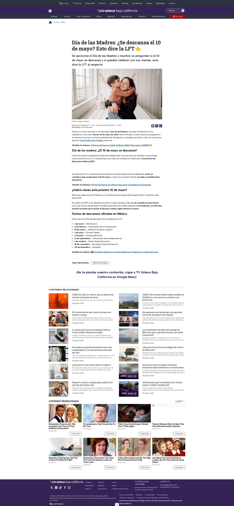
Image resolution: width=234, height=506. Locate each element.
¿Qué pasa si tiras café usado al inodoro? (91, 365)
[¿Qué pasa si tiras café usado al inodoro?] (58, 371)
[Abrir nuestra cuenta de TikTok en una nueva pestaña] (60, 487)
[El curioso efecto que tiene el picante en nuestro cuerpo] (58, 319)
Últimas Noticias (158, 16)
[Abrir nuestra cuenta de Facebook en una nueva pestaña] (64, 487)
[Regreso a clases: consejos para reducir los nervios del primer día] (58, 389)
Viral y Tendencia (83, 16)
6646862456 (165, 487)
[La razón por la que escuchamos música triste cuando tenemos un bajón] (58, 336)
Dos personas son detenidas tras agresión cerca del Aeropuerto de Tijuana (162, 313)
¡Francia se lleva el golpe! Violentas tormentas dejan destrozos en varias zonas (163, 366)
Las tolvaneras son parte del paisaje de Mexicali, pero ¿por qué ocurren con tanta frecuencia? (162, 332)
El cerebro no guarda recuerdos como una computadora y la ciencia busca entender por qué (92, 350)
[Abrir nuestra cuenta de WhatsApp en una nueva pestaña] (69, 487)
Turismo (67, 16)
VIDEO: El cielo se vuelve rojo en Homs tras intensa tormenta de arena (93, 296)
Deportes (114, 3)
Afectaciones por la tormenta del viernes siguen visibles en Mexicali (162, 383)
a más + (172, 3)
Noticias (125, 3)
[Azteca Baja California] (117, 11)
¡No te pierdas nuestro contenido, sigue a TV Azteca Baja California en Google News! (117, 274)
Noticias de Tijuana (100, 263)
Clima (98, 16)
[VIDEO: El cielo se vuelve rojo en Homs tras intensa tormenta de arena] (58, 301)
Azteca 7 (102, 3)
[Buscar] (182, 10)
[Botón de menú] (50, 10)
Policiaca (142, 16)
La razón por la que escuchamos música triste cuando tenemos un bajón (91, 331)
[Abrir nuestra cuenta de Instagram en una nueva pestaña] (56, 487)
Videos (149, 3)
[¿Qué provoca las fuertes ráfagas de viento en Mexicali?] (128, 354)
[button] (117, 504)
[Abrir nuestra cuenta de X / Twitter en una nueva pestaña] (51, 487)
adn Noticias (137, 3)
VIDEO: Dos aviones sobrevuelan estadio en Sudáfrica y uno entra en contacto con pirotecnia (163, 297)
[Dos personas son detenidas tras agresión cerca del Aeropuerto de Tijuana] (128, 319)
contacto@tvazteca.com (168, 485)
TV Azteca (77, 3)
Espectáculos (126, 16)
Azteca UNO (90, 3)
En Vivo (179, 16)
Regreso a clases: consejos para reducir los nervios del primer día (92, 383)
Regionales (160, 3)
